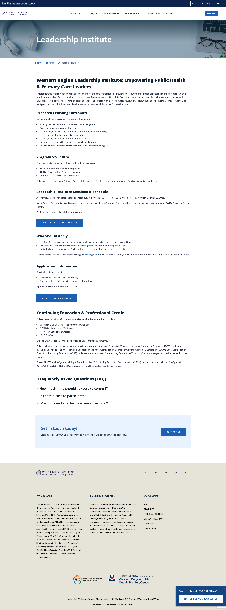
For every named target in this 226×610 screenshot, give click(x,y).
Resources (153, 13)
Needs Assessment (111, 13)
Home (38, 62)
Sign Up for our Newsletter (200, 599)
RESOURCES (149, 524)
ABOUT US (148, 504)
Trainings (91, 13)
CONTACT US (150, 528)
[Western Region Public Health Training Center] (14, 13)
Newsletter (212, 13)
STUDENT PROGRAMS (154, 519)
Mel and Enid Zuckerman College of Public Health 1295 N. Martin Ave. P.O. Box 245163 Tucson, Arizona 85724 (113, 599)
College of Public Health (207, 3)
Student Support (133, 13)
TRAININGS (149, 509)
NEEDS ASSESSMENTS (153, 514)
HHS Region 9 (90, 254)
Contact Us (169, 13)
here (44, 212)
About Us (75, 13)
